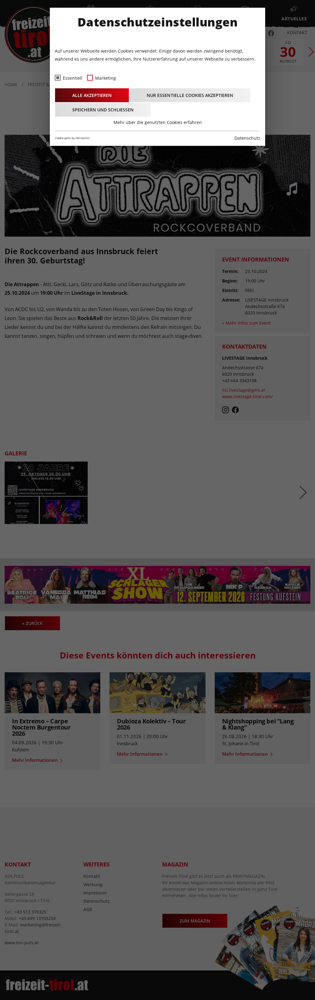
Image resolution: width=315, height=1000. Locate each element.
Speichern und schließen (103, 110)
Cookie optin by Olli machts (72, 138)
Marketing (105, 78)
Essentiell (72, 78)
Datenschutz (247, 138)
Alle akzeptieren (92, 95)
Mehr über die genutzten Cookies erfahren (158, 122)
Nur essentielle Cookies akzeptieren (190, 95)
